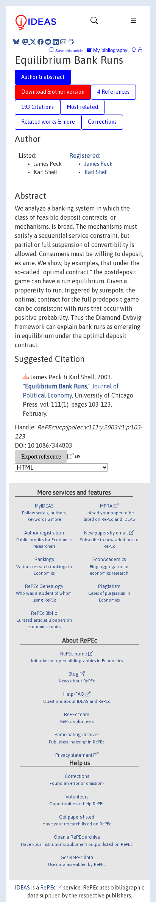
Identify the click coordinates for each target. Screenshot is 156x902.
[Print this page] (71, 41)
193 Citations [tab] (37, 107)
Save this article (69, 51)
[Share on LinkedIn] (56, 41)
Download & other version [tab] (52, 92)
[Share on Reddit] (48, 41)
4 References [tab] (113, 92)
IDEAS (22, 888)
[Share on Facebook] (40, 41)
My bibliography (110, 50)
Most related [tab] (82, 107)
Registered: (84, 155)
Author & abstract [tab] (43, 77)
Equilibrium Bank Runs (56, 386)
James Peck (98, 164)
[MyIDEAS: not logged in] (136, 50)
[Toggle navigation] (94, 22)
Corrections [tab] (102, 122)
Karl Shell (96, 172)
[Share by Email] (63, 41)
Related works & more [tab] (48, 122)
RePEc (48, 888)
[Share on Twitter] (33, 41)
